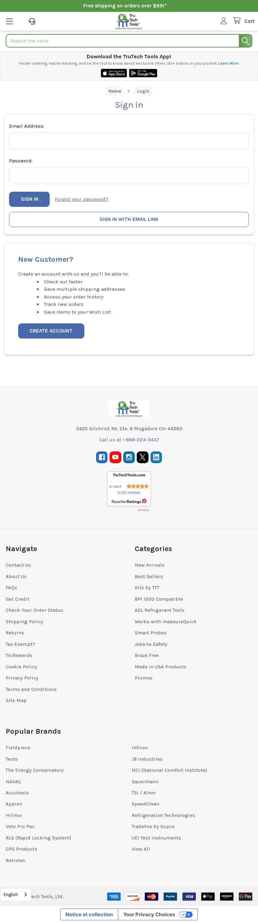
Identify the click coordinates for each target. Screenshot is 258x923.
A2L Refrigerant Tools (159, 610)
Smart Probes (151, 633)
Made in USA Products (160, 667)
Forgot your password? (81, 199)
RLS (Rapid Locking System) (38, 838)
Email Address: (26, 126)
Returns (15, 633)
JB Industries (147, 759)
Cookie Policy (21, 667)
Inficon (140, 747)
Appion (14, 804)
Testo (12, 759)
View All (141, 849)
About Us (16, 576)
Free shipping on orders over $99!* (125, 6)
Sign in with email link (129, 219)
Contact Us (18, 565)
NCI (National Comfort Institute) (169, 770)
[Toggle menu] (9, 21)
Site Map (16, 700)
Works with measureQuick (166, 621)
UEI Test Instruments (156, 838)
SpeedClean (145, 804)
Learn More (228, 63)
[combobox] (16, 894)
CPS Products (21, 849)
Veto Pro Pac (20, 826)
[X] (142, 457)
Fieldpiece (18, 747)
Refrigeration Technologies (163, 815)
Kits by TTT (147, 587)
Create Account (51, 331)
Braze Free (147, 655)
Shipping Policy (24, 621)
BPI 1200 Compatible (159, 599)
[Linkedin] (156, 457)
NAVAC (13, 781)
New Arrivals (150, 565)
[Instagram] (129, 457)
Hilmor (14, 815)
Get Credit (18, 599)
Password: (21, 161)
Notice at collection (89, 914)
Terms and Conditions (31, 689)
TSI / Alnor (144, 793)
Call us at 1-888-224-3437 (129, 440)
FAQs (11, 587)
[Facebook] (102, 457)
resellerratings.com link (129, 501)
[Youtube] (115, 457)
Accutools (17, 793)
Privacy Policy (22, 678)
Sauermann (145, 781)
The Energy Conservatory (34, 770)
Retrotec (16, 860)
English (11, 894)
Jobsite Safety (151, 644)
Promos (144, 678)
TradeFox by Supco (153, 826)
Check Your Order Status (34, 610)
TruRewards (19, 655)
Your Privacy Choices (149, 914)
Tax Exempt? (20, 644)
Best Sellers (149, 576)
